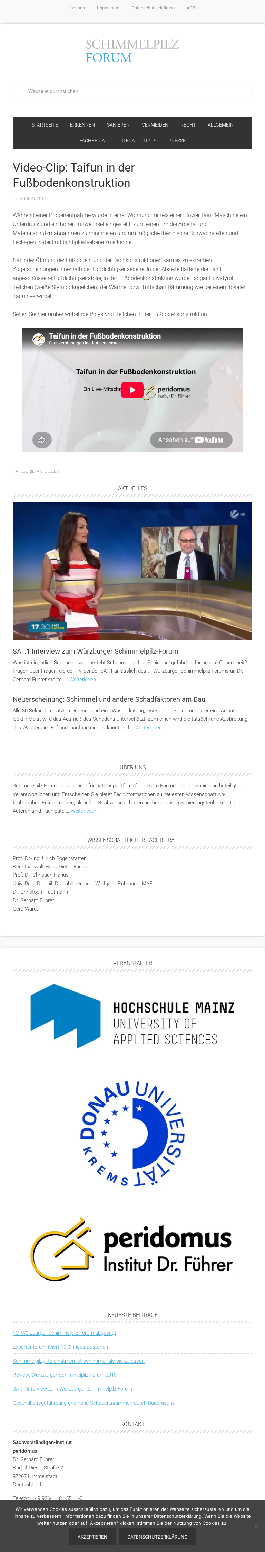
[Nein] (256, 1526)
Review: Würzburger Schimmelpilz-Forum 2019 (65, 1375)
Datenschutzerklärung (157, 1537)
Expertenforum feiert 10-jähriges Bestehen (60, 1347)
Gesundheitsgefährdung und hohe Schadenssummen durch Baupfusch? (94, 1403)
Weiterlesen (84, 811)
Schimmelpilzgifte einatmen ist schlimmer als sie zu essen (79, 1361)
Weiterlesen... (84, 679)
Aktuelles (48, 471)
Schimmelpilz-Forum (132, 50)
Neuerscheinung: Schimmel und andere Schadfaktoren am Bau (109, 699)
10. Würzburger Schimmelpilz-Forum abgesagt (64, 1333)
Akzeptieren (92, 1537)
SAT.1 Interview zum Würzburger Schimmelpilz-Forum (95, 651)
